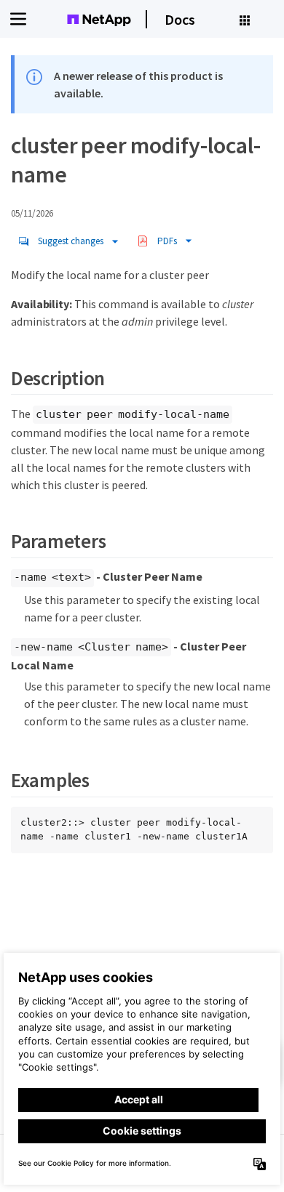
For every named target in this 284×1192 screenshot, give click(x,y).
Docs (180, 19)
